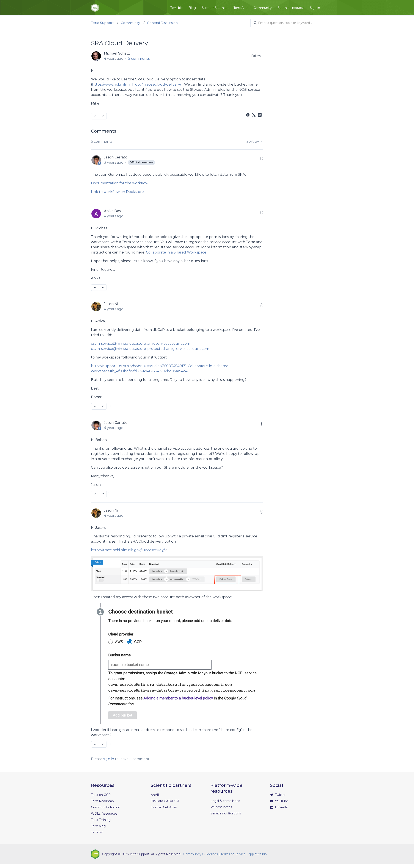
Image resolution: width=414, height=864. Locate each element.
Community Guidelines (200, 854)
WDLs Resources (104, 813)
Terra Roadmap (102, 801)
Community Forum (105, 807)
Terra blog (98, 826)
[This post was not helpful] (103, 116)
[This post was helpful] (95, 116)
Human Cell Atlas (164, 807)
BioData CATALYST (165, 801)
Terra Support (102, 23)
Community (263, 8)
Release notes (221, 807)
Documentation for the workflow (119, 183)
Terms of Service (233, 854)
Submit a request (291, 8)
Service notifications (225, 813)
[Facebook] (247, 115)
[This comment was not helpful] (103, 287)
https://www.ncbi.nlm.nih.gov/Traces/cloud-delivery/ (136, 84)
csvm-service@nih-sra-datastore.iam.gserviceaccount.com (140, 343)
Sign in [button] (315, 8)
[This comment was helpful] (95, 287)
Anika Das (112, 211)
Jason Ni (111, 304)
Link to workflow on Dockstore (117, 192)
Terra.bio (176, 8)
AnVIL (155, 795)
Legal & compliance (225, 801)
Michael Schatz (117, 53)
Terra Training (101, 820)
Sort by (253, 141)
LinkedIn (281, 807)
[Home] (95, 7)
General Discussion (162, 23)
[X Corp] (254, 115)
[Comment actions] (261, 159)
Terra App (241, 8)
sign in (108, 759)
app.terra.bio (257, 854)
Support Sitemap (214, 8)
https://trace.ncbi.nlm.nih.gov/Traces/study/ (128, 550)
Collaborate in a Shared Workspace (176, 252)
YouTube (281, 801)
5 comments (139, 58)
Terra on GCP (101, 795)
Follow (256, 56)
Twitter (279, 795)
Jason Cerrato (115, 157)
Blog (192, 8)
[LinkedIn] (260, 115)
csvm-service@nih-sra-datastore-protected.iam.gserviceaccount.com (150, 349)
